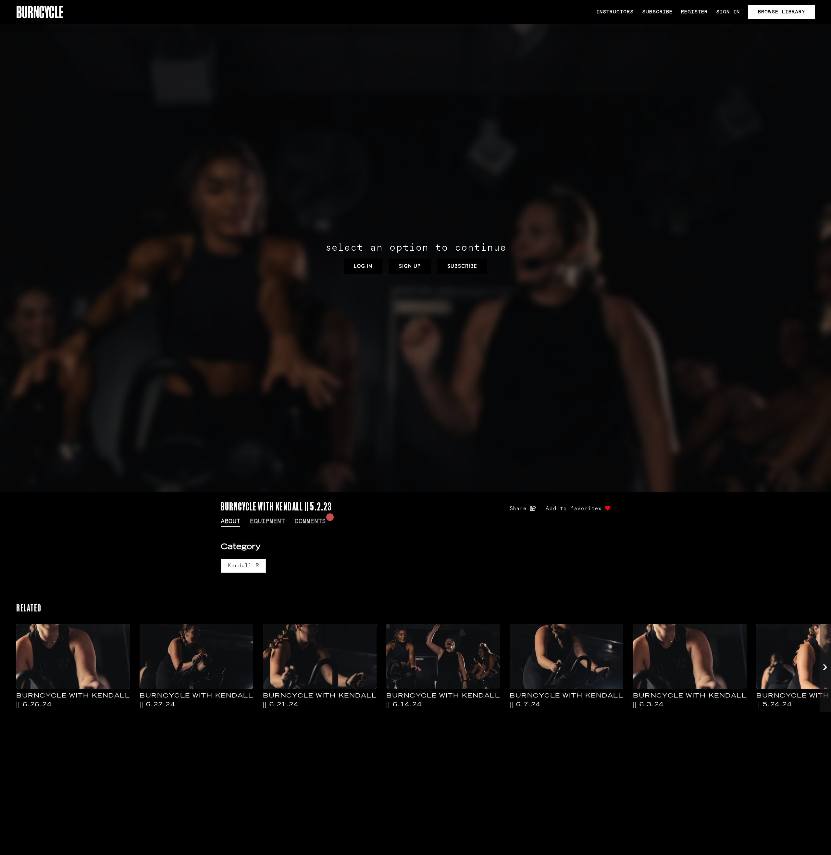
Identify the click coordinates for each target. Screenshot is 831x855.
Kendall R (243, 565)
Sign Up (410, 266)
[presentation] (825, 668)
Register (694, 11)
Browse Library (781, 11)
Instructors (615, 11)
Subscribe (657, 11)
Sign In (728, 11)
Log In (363, 266)
